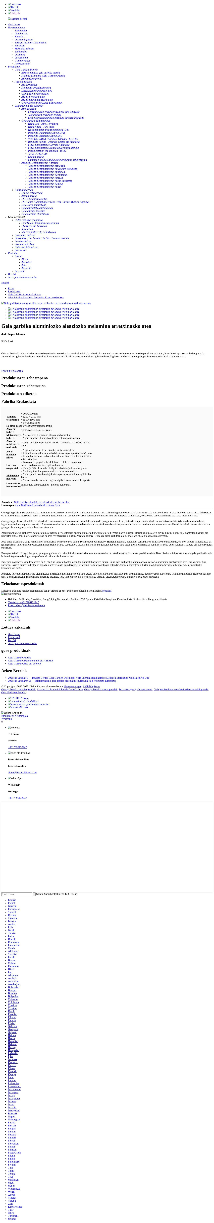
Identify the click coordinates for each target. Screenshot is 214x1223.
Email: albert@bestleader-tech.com (26, 605)
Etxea (11, 288)
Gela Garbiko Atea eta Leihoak (24, 294)
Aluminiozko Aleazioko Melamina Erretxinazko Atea (36, 297)
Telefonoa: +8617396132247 (23, 602)
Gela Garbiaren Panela (13, 692)
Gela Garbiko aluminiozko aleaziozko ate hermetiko (41, 502)
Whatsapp (6, 718)
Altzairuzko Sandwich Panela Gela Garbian (60, 689)
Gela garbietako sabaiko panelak (18, 689)
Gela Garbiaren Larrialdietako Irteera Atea (37, 505)
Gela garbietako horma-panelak (100, 689)
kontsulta (107, 590)
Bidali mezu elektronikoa (14, 715)
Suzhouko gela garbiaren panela (135, 689)
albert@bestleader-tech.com (22, 772)
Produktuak (14, 291)
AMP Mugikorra (91, 686)
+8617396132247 (17, 747)
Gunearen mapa (72, 686)
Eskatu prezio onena (12, 370)
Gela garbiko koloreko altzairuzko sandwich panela (181, 689)
